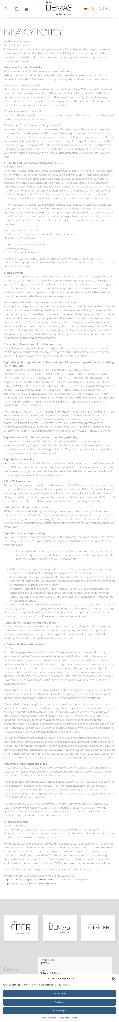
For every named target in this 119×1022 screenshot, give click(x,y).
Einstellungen (59, 1010)
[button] (114, 978)
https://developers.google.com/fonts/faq (29, 879)
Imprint (74, 1018)
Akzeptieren (59, 993)
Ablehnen (59, 1002)
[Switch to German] (86, 8)
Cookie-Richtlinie (49, 1018)
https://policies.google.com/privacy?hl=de (30, 883)
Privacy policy (64, 1018)
